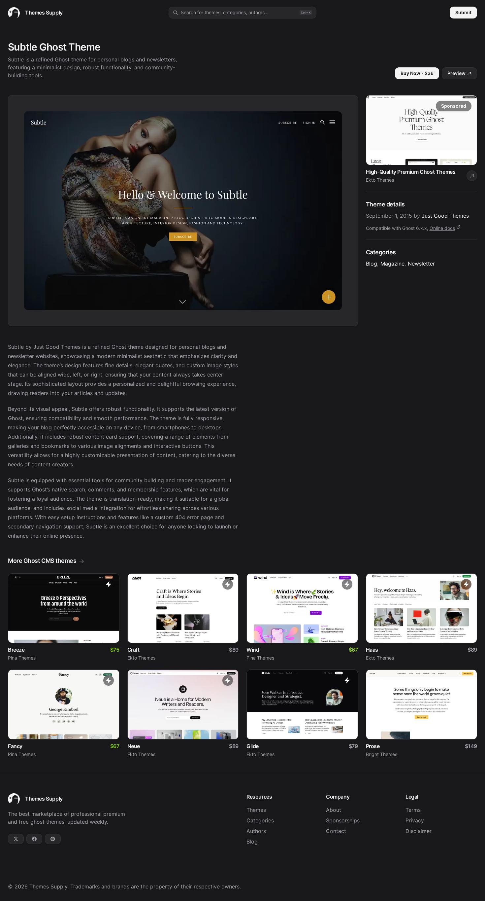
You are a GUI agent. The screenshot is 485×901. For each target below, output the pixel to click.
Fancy (15, 746)
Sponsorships (343, 820)
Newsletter (421, 263)
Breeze (16, 649)
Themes (256, 810)
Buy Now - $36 (417, 73)
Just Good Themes (445, 215)
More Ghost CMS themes (42, 560)
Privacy (414, 820)
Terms (413, 810)
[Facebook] (34, 839)
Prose (373, 746)
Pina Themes (22, 658)
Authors (256, 831)
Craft (133, 649)
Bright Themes (381, 754)
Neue (133, 746)
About (333, 810)
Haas (372, 649)
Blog (371, 263)
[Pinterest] (53, 839)
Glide (252, 746)
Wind (252, 649)
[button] (242, 12)
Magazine (392, 263)
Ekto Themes (141, 658)
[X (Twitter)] (16, 839)
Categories (260, 820)
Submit (463, 12)
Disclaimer (418, 831)
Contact (336, 831)
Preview (456, 73)
